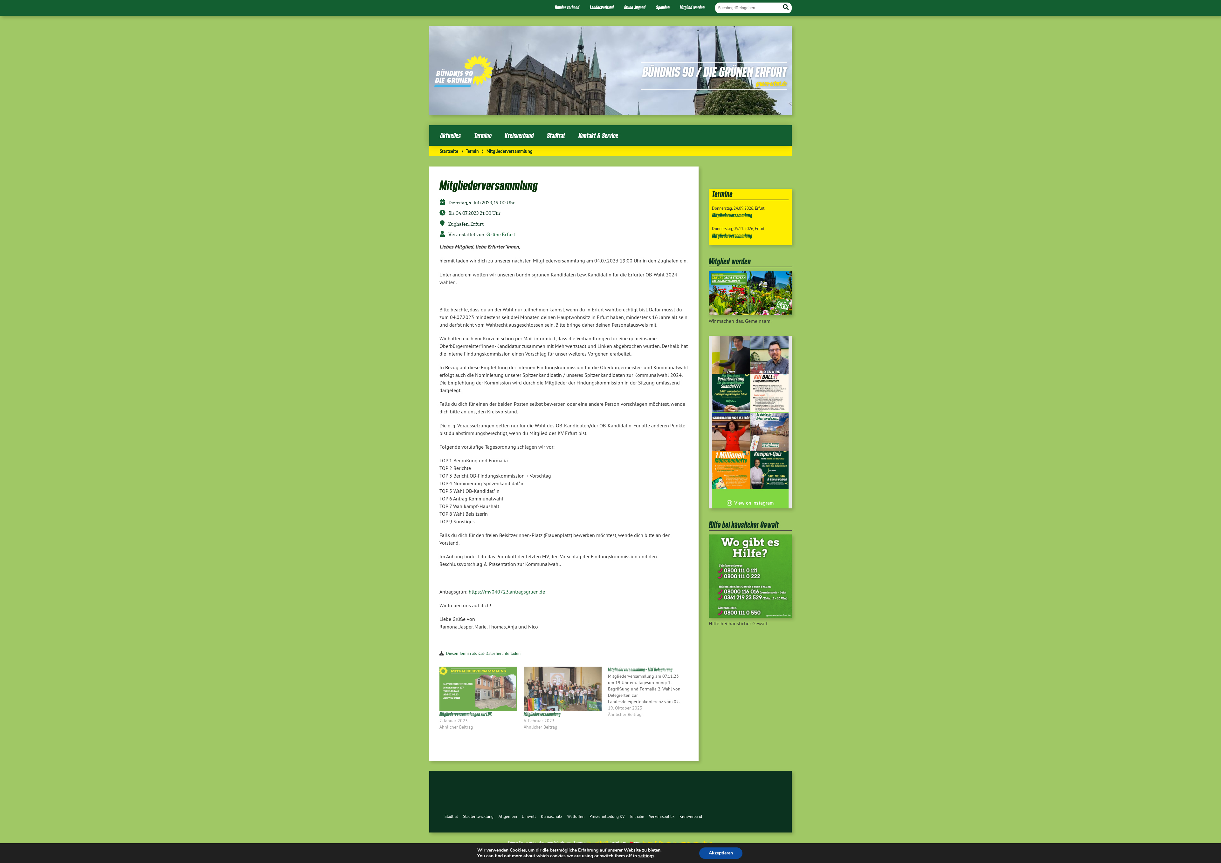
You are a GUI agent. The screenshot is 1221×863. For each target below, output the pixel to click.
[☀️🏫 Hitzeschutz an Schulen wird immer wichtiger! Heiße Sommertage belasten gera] (769, 355)
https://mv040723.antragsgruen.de (507, 591)
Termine (483, 135)
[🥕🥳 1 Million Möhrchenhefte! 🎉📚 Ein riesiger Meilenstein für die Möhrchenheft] (731, 470)
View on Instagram (754, 503)
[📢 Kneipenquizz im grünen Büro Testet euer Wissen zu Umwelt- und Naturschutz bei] (769, 470)
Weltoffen (575, 816)
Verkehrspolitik (661, 816)
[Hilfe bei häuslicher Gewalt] (750, 616)
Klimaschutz (551, 816)
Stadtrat (556, 135)
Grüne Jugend (634, 7)
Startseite (449, 151)
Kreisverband (519, 135)
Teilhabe (637, 816)
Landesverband (602, 7)
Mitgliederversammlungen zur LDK (465, 714)
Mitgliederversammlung (542, 714)
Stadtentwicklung (478, 816)
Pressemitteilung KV (607, 816)
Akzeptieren (721, 853)
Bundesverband (567, 7)
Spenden (663, 7)
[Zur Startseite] (463, 85)
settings (646, 856)
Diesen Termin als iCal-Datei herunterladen (483, 653)
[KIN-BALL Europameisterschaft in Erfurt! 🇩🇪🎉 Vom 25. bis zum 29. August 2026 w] (769, 393)
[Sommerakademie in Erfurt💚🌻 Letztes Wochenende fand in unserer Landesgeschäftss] (731, 355)
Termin (472, 151)
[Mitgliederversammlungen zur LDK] (478, 689)
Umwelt (529, 816)
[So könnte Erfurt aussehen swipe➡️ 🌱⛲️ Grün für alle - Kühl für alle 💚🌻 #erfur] (769, 432)
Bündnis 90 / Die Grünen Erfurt (714, 71)
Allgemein (508, 816)
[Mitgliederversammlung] (563, 689)
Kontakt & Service (598, 135)
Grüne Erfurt (500, 234)
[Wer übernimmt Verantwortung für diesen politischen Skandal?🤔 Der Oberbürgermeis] (731, 393)
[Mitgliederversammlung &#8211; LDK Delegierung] (650, 692)
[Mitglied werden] (750, 313)
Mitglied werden (692, 7)
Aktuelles (450, 135)
